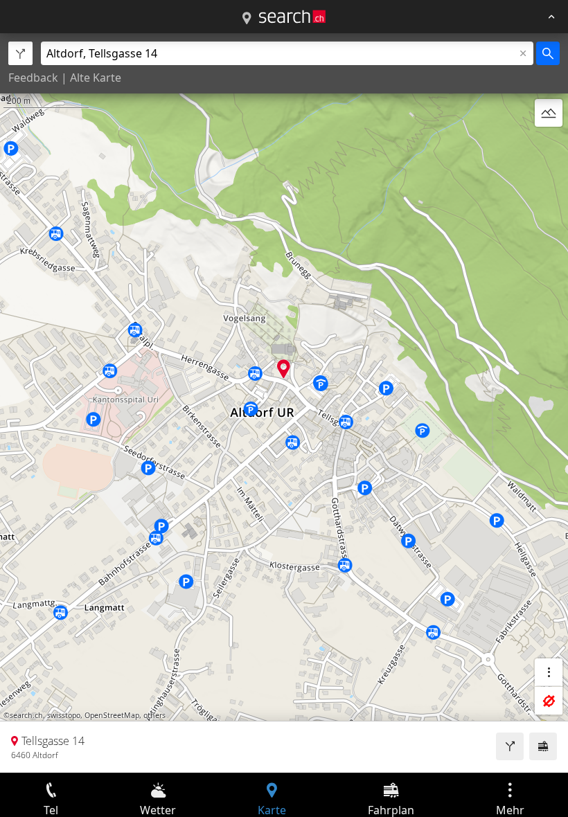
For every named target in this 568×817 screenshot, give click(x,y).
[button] (283, 368)
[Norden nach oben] (548, 146)
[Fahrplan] (543, 746)
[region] (284, 403)
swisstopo (63, 715)
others (154, 715)
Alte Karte (95, 77)
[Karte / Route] (246, 19)
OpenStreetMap (112, 715)
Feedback (33, 77)
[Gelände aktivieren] (548, 113)
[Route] (510, 746)
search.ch (26, 715)
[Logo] (292, 17)
